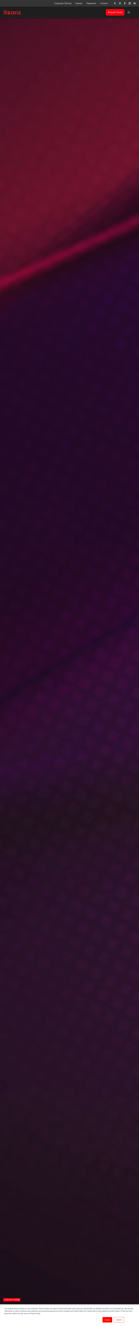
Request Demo (115, 12)
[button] (128, 12)
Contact (104, 3)
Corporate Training (62, 3)
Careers (78, 3)
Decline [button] (119, 1320)
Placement (91, 3)
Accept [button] (107, 1320)
